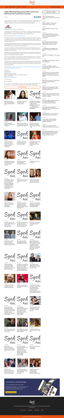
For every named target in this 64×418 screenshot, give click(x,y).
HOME (6, 6)
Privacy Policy (30, 410)
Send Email (8, 72)
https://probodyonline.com (20, 35)
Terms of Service (23, 410)
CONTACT (24, 6)
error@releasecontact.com (8, 84)
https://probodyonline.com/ (12, 77)
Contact (42, 410)
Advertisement (36, 410)
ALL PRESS (19, 6)
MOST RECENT (12, 6)
